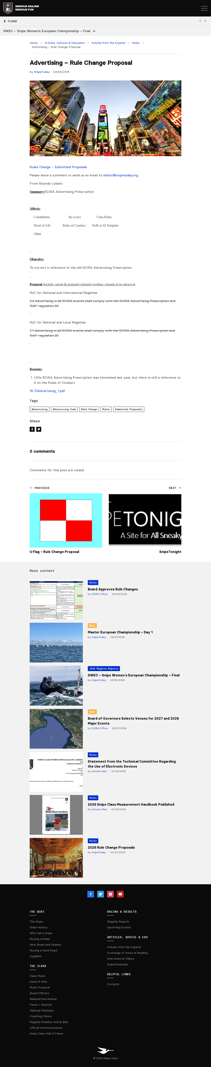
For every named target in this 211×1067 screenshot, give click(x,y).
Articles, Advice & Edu (127, 937)
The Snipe (36, 921)
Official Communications (46, 1028)
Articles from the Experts (108, 43)
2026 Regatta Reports (103, 668)
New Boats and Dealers (45, 944)
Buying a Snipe (40, 939)
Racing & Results (122, 911)
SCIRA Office (99, 594)
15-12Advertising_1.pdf (47, 391)
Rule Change (89, 409)
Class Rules (37, 976)
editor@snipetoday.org (120, 175)
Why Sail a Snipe (41, 933)
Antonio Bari (99, 771)
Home (34, 43)
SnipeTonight (170, 552)
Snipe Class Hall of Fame (46, 1033)
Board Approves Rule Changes (113, 589)
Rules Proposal (40, 987)
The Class (38, 966)
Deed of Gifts (38, 981)
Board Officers (39, 993)
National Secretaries (43, 999)
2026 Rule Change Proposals (111, 847)
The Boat (37, 911)
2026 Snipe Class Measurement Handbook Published (131, 804)
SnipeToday (42, 72)
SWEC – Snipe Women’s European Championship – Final (133, 675)
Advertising (39, 409)
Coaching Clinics (41, 1016)
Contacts (113, 984)
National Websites (42, 1010)
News (92, 625)
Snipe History (39, 927)
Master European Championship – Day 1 (120, 632)
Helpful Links (119, 974)
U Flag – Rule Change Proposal (54, 552)
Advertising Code (64, 409)
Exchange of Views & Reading (127, 953)
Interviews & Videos (120, 958)
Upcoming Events (119, 927)
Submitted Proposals (128, 409)
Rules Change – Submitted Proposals (58, 167)
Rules (135, 43)
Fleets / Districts (41, 1004)
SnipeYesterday (117, 964)
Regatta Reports (118, 921)
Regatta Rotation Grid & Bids (49, 1022)
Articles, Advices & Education (65, 43)
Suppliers (36, 956)
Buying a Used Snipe (43, 950)
